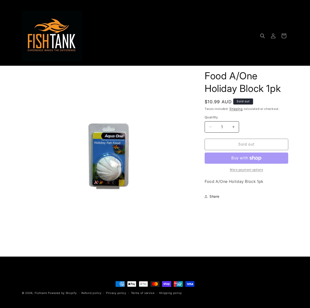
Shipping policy (170, 293)
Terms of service (143, 293)
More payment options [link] (246, 169)
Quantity (211, 117)
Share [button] (214, 196)
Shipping (236, 109)
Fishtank (41, 293)
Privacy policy (116, 293)
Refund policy (91, 293)
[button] (262, 36)
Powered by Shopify (62, 293)
